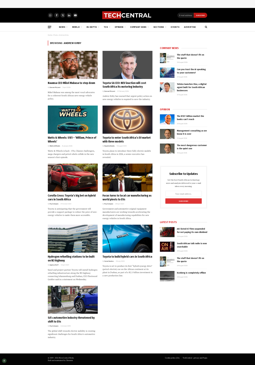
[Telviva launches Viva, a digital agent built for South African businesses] (167, 87)
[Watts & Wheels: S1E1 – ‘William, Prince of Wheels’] (73, 120)
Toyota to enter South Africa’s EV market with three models (127, 139)
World (76, 27)
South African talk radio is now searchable (192, 245)
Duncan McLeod (55, 87)
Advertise (190, 27)
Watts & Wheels (55, 146)
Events (175, 27)
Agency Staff (54, 265)
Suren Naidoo (109, 261)
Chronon (69, 360)
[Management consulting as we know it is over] (167, 134)
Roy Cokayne (54, 204)
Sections (158, 27)
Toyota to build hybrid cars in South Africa (127, 256)
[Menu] (49, 27)
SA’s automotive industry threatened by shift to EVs (71, 319)
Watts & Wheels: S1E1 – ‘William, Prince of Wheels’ (72, 139)
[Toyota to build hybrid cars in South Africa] (127, 239)
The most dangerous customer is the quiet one (192, 147)
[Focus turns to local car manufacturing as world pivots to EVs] (127, 178)
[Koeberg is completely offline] (167, 276)
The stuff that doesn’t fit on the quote (190, 56)
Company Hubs (138, 27)
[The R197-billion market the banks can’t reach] (167, 119)
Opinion (119, 27)
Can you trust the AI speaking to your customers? (191, 71)
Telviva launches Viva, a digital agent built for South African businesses (192, 87)
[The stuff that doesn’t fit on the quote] (167, 58)
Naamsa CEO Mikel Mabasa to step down (71, 83)
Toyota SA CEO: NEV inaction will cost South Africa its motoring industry (124, 85)
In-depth (91, 27)
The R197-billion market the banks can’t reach (190, 118)
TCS (106, 27)
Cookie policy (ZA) (172, 358)
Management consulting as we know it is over (192, 132)
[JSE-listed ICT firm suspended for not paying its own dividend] (167, 232)
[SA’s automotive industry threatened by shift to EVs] (73, 300)
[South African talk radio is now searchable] (167, 247)
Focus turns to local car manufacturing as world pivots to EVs (127, 197)
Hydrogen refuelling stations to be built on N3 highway (71, 258)
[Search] (205, 27)
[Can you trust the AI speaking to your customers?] (167, 73)
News (62, 27)
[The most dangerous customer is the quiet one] (167, 149)
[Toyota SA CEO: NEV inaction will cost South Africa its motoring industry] (127, 65)
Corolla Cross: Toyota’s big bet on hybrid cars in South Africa (72, 197)
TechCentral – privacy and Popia (195, 358)
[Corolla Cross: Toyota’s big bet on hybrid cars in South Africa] (73, 178)
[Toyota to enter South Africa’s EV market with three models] (127, 120)
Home (50, 35)
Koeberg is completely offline (191, 272)
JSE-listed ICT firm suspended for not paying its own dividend (192, 230)
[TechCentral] (127, 15)
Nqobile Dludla (109, 146)
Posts (56, 35)
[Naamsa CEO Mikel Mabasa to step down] (73, 65)
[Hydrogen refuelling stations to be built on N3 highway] (73, 239)
